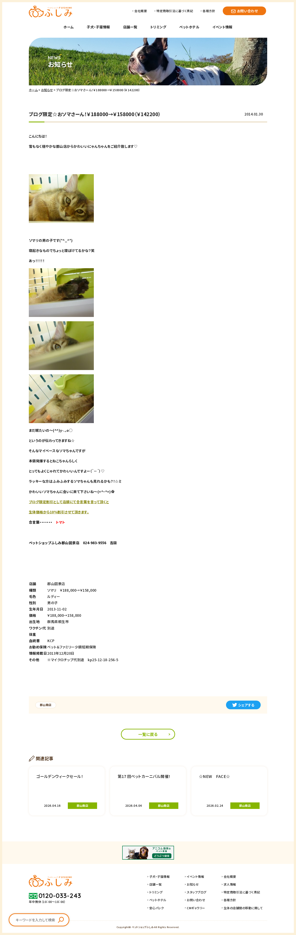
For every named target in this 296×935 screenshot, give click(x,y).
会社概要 (140, 11)
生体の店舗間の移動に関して (243, 908)
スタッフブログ (196, 892)
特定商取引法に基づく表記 (174, 11)
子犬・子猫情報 (98, 26)
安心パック (156, 908)
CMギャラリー (196, 908)
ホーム (68, 26)
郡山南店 (46, 705)
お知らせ (47, 90)
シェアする (246, 705)
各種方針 (209, 11)
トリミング (158, 26)
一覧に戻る (148, 734)
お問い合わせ (247, 10)
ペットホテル (189, 26)
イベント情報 (222, 26)
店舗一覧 (130, 26)
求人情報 (230, 884)
